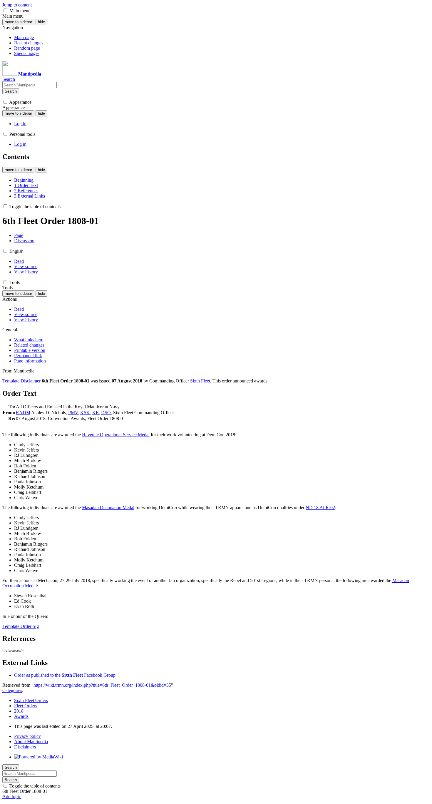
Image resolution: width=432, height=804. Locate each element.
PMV (73, 412)
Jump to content (17, 4)
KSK (85, 412)
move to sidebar (18, 22)
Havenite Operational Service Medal (116, 434)
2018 (19, 710)
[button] (5, 10)
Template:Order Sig (20, 626)
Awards (21, 716)
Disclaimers (25, 746)
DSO (106, 412)
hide (41, 22)
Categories (12, 690)
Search (11, 91)
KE (95, 412)
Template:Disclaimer (21, 380)
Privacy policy (27, 736)
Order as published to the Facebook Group (64, 675)
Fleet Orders (25, 705)
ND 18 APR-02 (320, 507)
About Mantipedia (31, 741)
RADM (23, 412)
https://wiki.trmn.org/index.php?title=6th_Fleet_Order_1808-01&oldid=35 (102, 685)
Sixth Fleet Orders (31, 700)
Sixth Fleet (200, 380)
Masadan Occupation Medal (108, 507)
